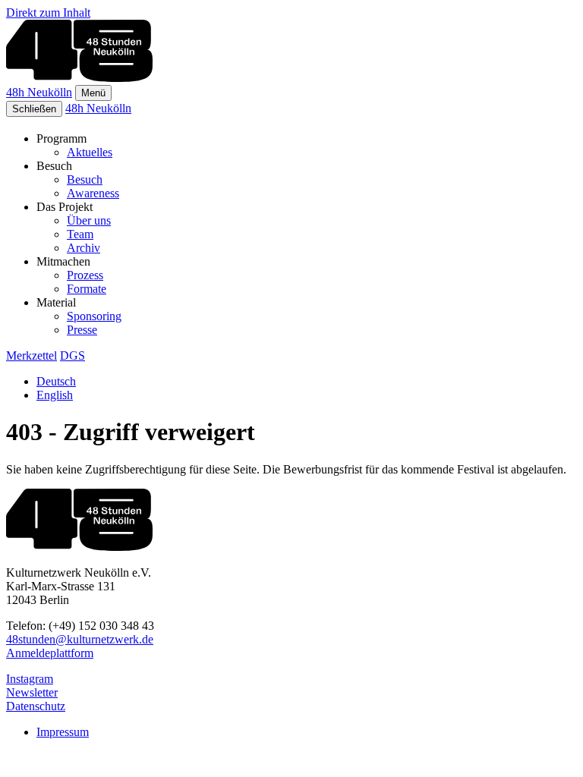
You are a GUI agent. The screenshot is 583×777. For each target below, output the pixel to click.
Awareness (93, 193)
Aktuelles (89, 152)
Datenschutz (35, 706)
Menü (93, 93)
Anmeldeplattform (49, 652)
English (54, 394)
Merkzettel (31, 355)
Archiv (83, 247)
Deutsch (56, 381)
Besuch (84, 179)
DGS (72, 355)
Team (80, 234)
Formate (86, 288)
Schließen (34, 109)
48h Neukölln (39, 92)
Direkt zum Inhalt (48, 12)
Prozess (85, 275)
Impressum (62, 731)
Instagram (29, 678)
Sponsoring (94, 316)
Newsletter (32, 692)
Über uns (89, 220)
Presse (82, 329)
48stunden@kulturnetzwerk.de (79, 639)
